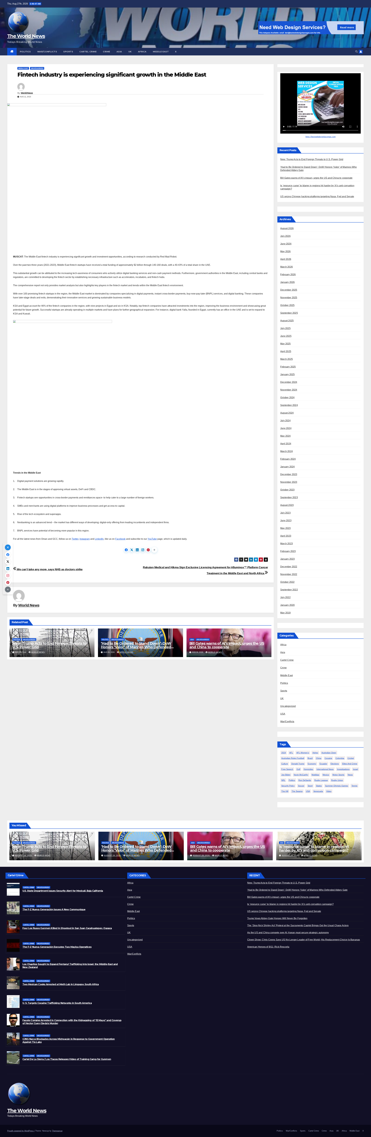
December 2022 (288, 566)
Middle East (161, 51)
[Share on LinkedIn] (137, 550)
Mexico (326, 775)
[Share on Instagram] (142, 550)
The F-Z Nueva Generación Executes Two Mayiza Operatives (56, 947)
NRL (283, 780)
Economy (312, 763)
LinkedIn (99, 539)
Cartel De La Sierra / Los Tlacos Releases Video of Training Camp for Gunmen (66, 1059)
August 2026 (287, 228)
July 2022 (285, 597)
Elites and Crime (349, 763)
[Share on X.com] (131, 550)
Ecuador (323, 763)
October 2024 (287, 397)
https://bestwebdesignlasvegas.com (320, 137)
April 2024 (285, 443)
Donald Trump (297, 763)
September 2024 (289, 405)
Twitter (75, 539)
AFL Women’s (302, 752)
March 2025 (286, 359)
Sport (310, 786)
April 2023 (285, 536)
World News (27, 93)
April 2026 (285, 259)
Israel (355, 769)
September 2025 (289, 313)
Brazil (310, 758)
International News (325, 769)
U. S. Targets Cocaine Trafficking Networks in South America (57, 1003)
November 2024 (288, 390)
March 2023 (286, 543)
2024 (283, 752)
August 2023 (287, 505)
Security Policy (288, 786)
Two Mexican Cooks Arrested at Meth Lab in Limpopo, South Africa (60, 984)
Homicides (308, 769)
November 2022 (288, 574)
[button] (356, 51)
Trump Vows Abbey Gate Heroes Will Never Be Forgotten (277, 918)
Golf (298, 769)
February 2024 (288, 459)
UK (130, 51)
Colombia (339, 758)
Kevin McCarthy (301, 775)
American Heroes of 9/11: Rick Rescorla (268, 947)
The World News (26, 36)
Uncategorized (37, 68)
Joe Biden (285, 775)
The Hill (284, 791)
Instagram (85, 539)
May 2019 (285, 613)
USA (282, 714)
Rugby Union (337, 780)
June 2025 (285, 336)
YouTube (152, 539)
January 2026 (287, 282)
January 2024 (287, 466)
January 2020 (287, 605)
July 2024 (285, 420)
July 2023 (285, 513)
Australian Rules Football (292, 758)
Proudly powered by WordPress (20, 1131)
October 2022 (287, 582)
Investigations (343, 769)
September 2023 (289, 497)
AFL (291, 752)
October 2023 (287, 490)
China (318, 758)
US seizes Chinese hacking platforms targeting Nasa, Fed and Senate (317, 196)
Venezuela (318, 791)
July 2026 (285, 236)
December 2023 (288, 474)
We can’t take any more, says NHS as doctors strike (49, 569)
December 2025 (288, 290)
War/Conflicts (47, 51)
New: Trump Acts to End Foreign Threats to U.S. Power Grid (49, 645)
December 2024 (288, 382)
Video (328, 791)
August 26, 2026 (23, 855)
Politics (25, 51)
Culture (284, 763)
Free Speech (287, 769)
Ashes (315, 752)
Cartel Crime (88, 51)
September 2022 (289, 589)
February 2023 (288, 551)
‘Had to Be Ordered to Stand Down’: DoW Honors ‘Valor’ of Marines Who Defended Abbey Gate (136, 647)
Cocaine (328, 758)
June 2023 (285, 520)
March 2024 (286, 451)
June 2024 (285, 428)
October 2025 (287, 305)
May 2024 (285, 436)
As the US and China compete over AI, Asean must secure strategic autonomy (288, 932)
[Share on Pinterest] (148, 550)
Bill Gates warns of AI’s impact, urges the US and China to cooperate (226, 645)
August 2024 (287, 413)
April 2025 (285, 351)
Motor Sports (338, 775)
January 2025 (287, 374)
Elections (335, 763)
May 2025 (285, 343)
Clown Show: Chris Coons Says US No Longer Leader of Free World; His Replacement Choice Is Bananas (303, 939)
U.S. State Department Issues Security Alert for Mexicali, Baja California (62, 890)
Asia (119, 51)
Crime (106, 51)
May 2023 (285, 528)
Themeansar (57, 1131)
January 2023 (287, 559)
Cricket (351, 758)
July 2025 (285, 328)
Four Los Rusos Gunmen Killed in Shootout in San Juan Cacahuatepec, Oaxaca (67, 928)
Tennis (354, 786)
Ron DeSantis (304, 780)
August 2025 (287, 320)
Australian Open (328, 752)
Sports (68, 51)
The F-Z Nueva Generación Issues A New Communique (54, 909)
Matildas (315, 775)
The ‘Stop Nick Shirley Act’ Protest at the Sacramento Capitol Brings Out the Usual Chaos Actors (298, 925)
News (350, 775)
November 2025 (288, 297)
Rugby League (321, 780)
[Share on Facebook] (126, 550)
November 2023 (288, 482)
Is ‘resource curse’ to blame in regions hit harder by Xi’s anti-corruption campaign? (314, 848)
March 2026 (286, 267)
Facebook (120, 539)
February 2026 (288, 274)
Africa (142, 51)
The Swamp (297, 791)
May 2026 (285, 251)
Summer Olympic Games (336, 786)
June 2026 (285, 244)
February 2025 (288, 367)
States (319, 786)
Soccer (301, 786)
